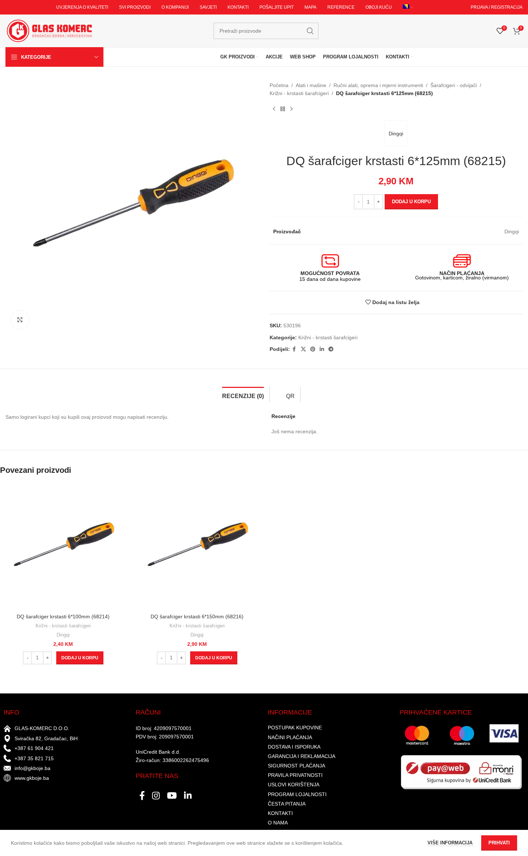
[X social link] (303, 349)
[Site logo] (49, 30)
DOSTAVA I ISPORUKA (294, 747)
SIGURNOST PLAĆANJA (296, 766)
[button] (79, 657)
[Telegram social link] (331, 349)
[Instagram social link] (155, 796)
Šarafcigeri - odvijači (453, 85)
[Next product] (291, 109)
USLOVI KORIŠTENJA (293, 784)
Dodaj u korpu (411, 201)
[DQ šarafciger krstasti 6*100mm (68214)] (63, 546)
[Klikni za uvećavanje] (20, 320)
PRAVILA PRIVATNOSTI (295, 775)
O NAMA (278, 823)
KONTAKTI (280, 813)
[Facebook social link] (294, 349)
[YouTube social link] (171, 796)
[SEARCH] (310, 30)
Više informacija (450, 842)
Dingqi (396, 133)
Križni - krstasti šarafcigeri (299, 93)
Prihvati (499, 842)
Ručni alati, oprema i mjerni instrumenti (378, 85)
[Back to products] (282, 109)
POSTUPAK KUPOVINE (295, 727)
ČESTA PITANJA (287, 804)
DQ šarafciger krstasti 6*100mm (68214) (63, 616)
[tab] (243, 394)
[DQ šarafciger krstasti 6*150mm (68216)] (197, 546)
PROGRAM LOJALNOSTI (297, 794)
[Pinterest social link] (313, 349)
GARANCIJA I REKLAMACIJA (301, 756)
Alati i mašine (311, 85)
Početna (279, 85)
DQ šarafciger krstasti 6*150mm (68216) (197, 616)
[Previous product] (274, 109)
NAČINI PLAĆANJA (290, 737)
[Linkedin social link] (322, 349)
